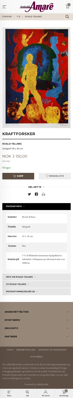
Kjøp (20, 176)
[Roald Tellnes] (36, 77)
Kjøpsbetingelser (25, 350)
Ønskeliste (56, 176)
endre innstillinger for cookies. (16, 378)
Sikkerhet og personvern (52, 350)
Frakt (10, 350)
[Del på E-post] (43, 194)
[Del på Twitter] (29, 194)
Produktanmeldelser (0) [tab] (20, 291)
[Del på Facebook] (36, 194)
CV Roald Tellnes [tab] (16, 284)
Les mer (59, 374)
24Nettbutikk (42, 384)
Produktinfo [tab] (14, 206)
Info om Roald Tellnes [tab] (19, 277)
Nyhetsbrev (36, 357)
